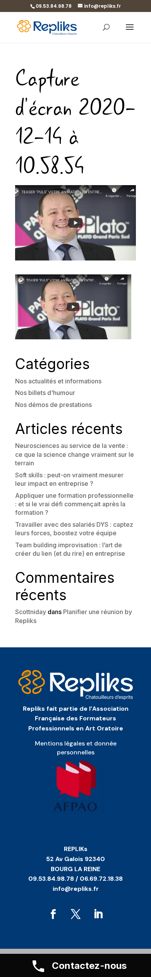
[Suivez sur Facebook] (53, 914)
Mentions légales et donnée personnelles (76, 747)
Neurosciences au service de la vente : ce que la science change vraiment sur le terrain (74, 454)
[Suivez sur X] (75, 914)
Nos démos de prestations (53, 405)
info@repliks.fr (76, 889)
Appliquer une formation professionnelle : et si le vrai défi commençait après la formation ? (74, 504)
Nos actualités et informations (58, 381)
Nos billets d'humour (45, 393)
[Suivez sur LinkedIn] (98, 914)
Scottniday (30, 612)
